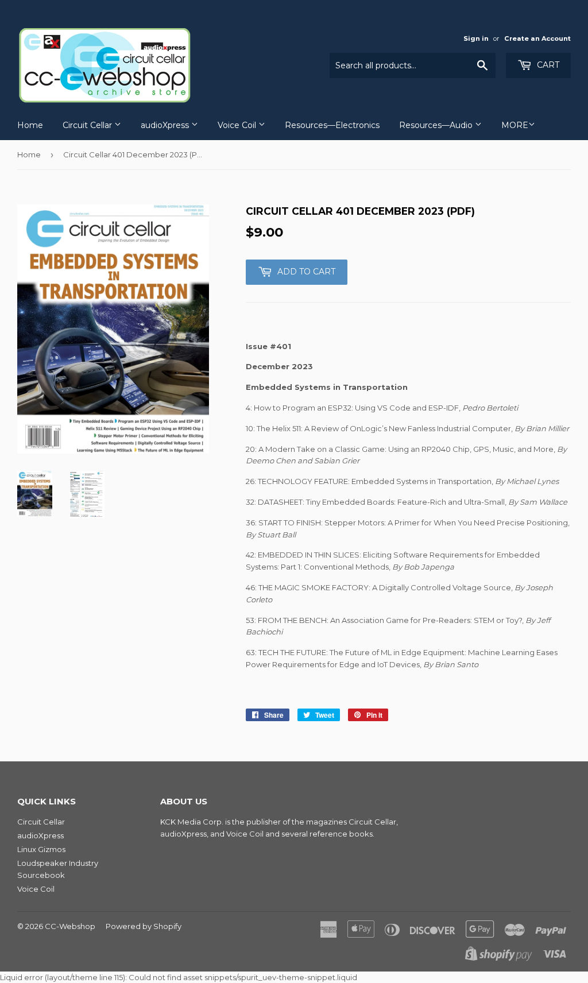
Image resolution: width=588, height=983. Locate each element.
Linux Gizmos (41, 849)
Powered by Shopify (143, 926)
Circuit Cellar (88, 125)
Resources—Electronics (332, 125)
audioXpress (166, 125)
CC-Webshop (70, 926)
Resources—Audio (437, 125)
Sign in (476, 38)
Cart (547, 65)
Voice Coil (238, 125)
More (514, 125)
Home (30, 125)
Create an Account (537, 38)
